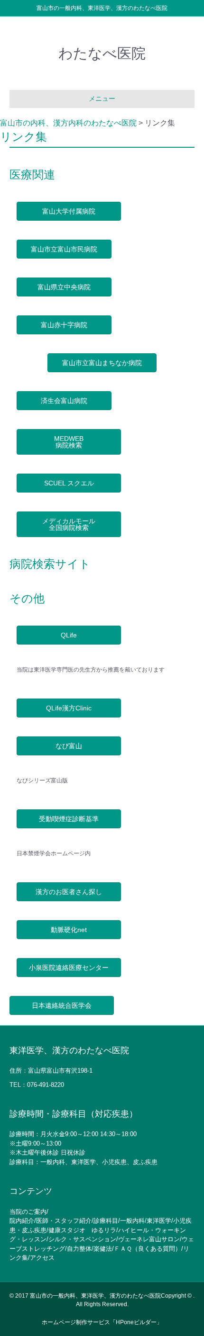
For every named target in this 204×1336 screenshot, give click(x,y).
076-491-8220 (45, 1084)
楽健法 (102, 1248)
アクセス (42, 1257)
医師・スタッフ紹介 (64, 1220)
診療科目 (105, 1220)
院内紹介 (21, 1220)
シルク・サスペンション (82, 1239)
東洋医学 (159, 1220)
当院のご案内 (27, 1211)
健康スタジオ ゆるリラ (82, 1230)
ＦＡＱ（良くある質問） (147, 1248)
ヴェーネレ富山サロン (149, 1239)
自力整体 (79, 1248)
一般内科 (132, 1220)
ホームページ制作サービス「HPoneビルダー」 (102, 1322)
